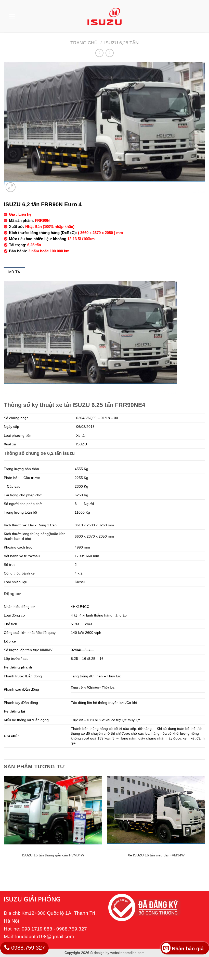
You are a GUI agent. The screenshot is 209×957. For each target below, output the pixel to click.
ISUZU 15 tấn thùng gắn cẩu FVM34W (53, 855)
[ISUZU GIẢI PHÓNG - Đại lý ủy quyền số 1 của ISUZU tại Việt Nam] (104, 16)
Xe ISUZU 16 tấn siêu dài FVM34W (156, 855)
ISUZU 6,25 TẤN (121, 42)
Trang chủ (84, 42)
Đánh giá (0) (42, 272)
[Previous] (4, 824)
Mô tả (14, 272)
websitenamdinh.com (127, 953)
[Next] (205, 824)
